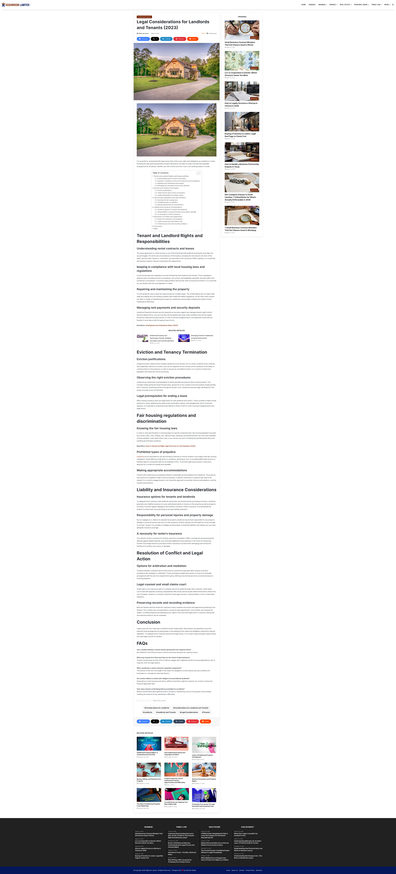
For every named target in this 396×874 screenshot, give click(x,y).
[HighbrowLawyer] (15, 4)
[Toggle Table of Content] (197, 173)
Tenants (206, 712)
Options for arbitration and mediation (170, 219)
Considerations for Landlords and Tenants (191, 708)
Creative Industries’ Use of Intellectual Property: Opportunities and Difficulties (174, 780)
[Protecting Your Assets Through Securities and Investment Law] (204, 795)
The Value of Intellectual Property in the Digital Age (148, 805)
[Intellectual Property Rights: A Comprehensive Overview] (149, 744)
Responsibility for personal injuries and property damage (177, 212)
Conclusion (158, 226)
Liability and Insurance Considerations (168, 207)
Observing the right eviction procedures (171, 193)
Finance (332, 5)
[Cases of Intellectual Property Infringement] (204, 745)
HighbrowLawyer (143, 33)
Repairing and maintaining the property (170, 183)
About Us (235, 870)
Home (303, 5)
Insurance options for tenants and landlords (172, 209)
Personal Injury (361, 5)
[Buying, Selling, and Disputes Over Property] (149, 770)
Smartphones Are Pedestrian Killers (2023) (162, 325)
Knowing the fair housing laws (167, 200)
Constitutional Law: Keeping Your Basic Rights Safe (176, 803)
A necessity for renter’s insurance (169, 214)
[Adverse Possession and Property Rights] (204, 770)
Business (321, 5)
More (386, 5)
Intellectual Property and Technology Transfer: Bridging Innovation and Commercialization (162, 338)
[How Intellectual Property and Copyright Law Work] (176, 744)
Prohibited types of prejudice (167, 202)
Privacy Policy (250, 870)
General (312, 5)
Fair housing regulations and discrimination (170, 198)
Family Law (376, 5)
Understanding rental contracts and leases (171, 178)
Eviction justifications (164, 190)
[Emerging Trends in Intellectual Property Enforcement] (184, 338)
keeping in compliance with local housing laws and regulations (178, 181)
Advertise (259, 870)
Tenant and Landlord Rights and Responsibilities (171, 176)
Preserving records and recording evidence (172, 224)
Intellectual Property (144, 17)
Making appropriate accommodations (170, 204)
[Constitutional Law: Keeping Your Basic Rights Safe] (176, 794)
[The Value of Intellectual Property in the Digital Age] (149, 795)
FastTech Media (191, 870)
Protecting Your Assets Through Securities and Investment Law (203, 805)
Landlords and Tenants (166, 712)
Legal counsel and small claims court (170, 221)
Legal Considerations (189, 712)
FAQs (156, 229)
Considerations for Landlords (157, 708)
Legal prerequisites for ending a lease (170, 195)
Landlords (140, 457)
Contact (241, 870)
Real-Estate (345, 5)
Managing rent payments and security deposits (173, 185)
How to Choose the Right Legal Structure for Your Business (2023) (171, 446)
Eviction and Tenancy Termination (166, 188)
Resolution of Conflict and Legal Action (168, 217)
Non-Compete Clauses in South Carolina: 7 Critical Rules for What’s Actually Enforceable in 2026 (240, 197)
